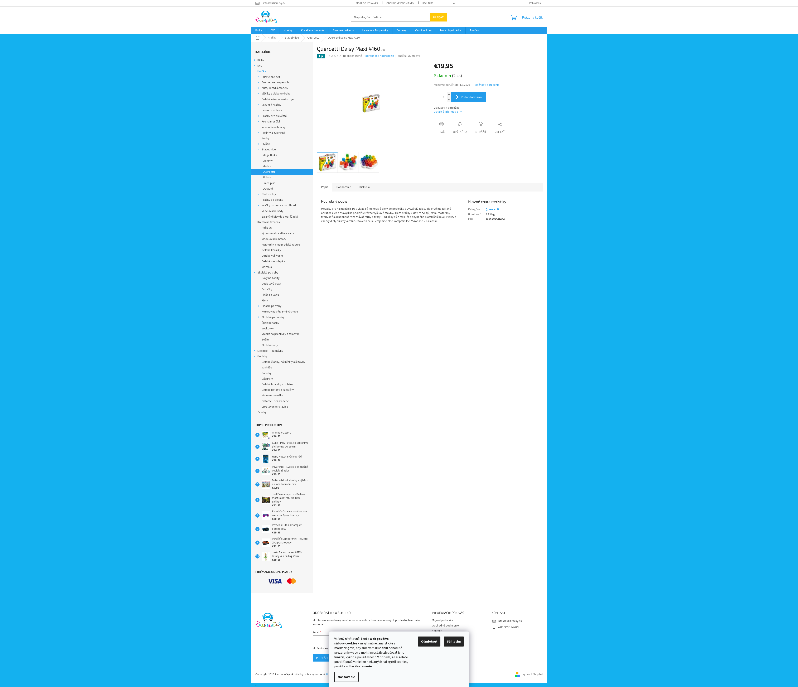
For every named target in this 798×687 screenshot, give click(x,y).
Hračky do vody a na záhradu (279, 205)
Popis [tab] (324, 187)
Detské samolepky (273, 261)
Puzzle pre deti (271, 77)
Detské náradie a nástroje (278, 99)
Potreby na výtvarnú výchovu (280, 312)
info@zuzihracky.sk (510, 621)
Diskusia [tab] (364, 187)
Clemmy (268, 161)
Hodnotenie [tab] (344, 187)
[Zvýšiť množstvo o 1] (449, 94)
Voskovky (268, 328)
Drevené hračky (271, 105)
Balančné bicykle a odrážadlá (280, 217)
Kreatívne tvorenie (269, 222)
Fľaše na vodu (270, 295)
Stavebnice (269, 149)
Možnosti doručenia (487, 85)
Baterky (266, 373)
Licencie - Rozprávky (270, 351)
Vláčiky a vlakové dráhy (276, 94)
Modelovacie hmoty (274, 239)
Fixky (265, 301)
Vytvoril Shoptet (533, 674)
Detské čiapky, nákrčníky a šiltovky (283, 362)
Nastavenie (346, 677)
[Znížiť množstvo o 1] (449, 99)
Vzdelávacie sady (272, 211)
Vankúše (267, 368)
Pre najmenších (271, 122)
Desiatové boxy (271, 284)
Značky (261, 412)
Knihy (260, 60)
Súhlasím (454, 641)
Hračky (261, 71)
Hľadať (438, 17)
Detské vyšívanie (272, 256)
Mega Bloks (270, 155)
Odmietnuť (429, 641)
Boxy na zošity (271, 278)
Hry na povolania (272, 110)
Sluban (267, 177)
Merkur (267, 166)
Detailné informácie (446, 112)
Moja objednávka (367, 3)
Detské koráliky (271, 250)
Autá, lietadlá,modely (275, 88)
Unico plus (269, 183)
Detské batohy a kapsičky (278, 390)
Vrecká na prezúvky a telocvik (280, 334)
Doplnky (262, 356)
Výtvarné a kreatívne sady (278, 233)
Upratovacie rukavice (275, 407)
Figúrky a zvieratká (273, 133)
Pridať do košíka (471, 97)
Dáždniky (267, 379)
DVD (259, 66)
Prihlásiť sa (325, 657)
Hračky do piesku (272, 200)
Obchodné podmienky (400, 3)
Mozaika (267, 267)
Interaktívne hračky (274, 127)
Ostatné (268, 189)
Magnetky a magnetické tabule (281, 245)
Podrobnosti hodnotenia (379, 56)
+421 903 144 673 (508, 627)
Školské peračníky (273, 317)
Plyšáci (266, 144)
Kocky (265, 138)
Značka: (409, 56)
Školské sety (270, 345)
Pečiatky (267, 228)
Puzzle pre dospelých (275, 82)
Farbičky (267, 289)
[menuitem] (258, 30)
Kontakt (428, 3)
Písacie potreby (271, 306)
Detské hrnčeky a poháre (277, 384)
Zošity (266, 340)
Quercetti (269, 172)
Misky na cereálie (272, 395)
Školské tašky (270, 323)
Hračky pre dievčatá (274, 116)
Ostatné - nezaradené (275, 401)
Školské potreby (267, 273)
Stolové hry (269, 194)
